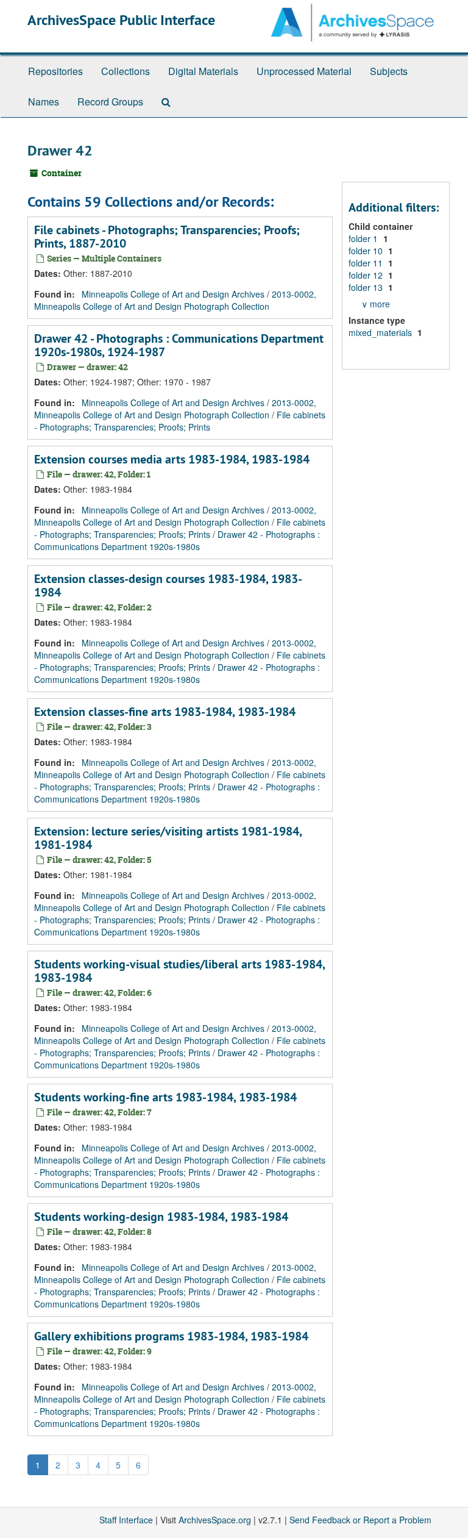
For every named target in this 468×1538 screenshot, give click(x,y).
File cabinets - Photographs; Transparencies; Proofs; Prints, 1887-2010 (167, 236)
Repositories (55, 71)
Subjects (389, 71)
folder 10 (367, 251)
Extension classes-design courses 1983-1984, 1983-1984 (168, 585)
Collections (125, 71)
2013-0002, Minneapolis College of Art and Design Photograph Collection (175, 300)
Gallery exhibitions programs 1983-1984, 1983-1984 (171, 1336)
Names (43, 102)
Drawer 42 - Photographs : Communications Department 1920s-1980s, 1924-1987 (179, 345)
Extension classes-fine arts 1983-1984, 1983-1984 (165, 712)
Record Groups (110, 102)
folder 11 (367, 263)
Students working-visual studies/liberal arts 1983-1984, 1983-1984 (179, 970)
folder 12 (367, 275)
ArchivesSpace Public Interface (121, 19)
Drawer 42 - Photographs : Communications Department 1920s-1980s (177, 540)
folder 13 (367, 287)
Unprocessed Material (304, 71)
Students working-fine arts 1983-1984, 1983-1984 (165, 1097)
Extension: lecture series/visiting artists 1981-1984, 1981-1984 (168, 838)
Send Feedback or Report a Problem (360, 1520)
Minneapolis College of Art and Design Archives (173, 294)
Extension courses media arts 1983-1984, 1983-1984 (172, 459)
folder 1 (364, 238)
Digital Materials (203, 71)
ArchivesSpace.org (215, 1520)
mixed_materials (381, 332)
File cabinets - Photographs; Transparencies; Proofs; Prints (179, 421)
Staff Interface (126, 1520)
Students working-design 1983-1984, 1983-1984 (161, 1217)
